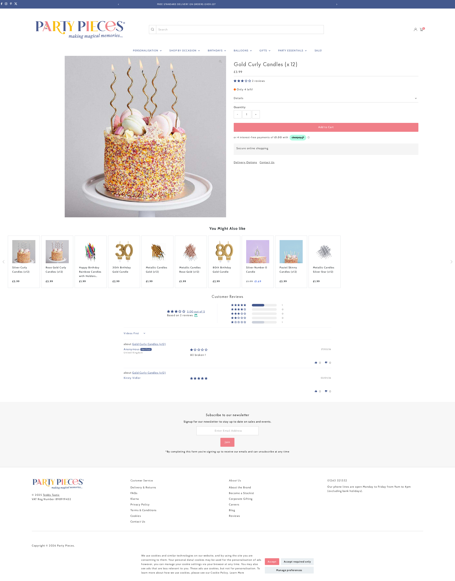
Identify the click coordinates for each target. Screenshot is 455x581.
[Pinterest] (11, 4)
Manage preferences (289, 570)
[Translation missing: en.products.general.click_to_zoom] (220, 62)
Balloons (241, 50)
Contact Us (267, 162)
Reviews (234, 516)
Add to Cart (326, 127)
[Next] (337, 4)
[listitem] (24, 262)
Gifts (263, 50)
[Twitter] (16, 4)
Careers (234, 504)
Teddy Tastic (51, 495)
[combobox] (240, 29)
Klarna (134, 498)
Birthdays (215, 50)
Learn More (237, 572)
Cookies (135, 516)
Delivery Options (245, 162)
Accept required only (297, 561)
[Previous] (118, 4)
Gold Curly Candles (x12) (149, 344)
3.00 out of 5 (196, 311)
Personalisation (146, 50)
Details (238, 98)
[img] (199, 349)
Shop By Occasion (183, 50)
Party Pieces (65, 545)
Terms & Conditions (143, 510)
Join (227, 442)
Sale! (318, 50)
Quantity (240, 107)
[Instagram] (6, 4)
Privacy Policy (140, 504)
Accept (272, 561)
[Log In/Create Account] (415, 29)
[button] (243, 81)
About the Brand (240, 487)
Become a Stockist (241, 493)
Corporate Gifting (241, 498)
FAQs (134, 493)
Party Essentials (291, 50)
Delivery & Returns (143, 487)
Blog (232, 510)
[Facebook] (1, 4)
